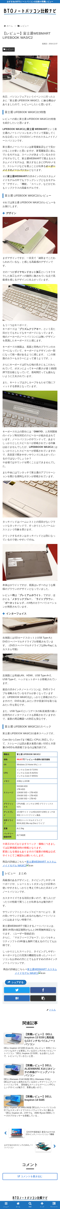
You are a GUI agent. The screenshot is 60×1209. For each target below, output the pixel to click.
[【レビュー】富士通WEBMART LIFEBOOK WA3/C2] (17, 998)
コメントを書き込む (31, 1176)
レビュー (10, 49)
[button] (53, 636)
